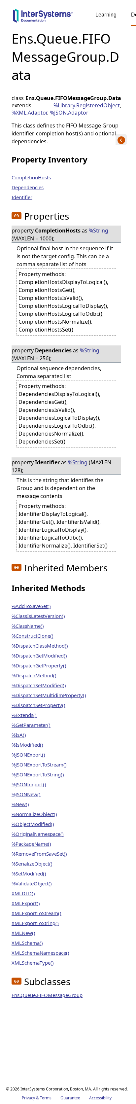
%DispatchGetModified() (39, 655)
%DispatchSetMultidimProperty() (49, 695)
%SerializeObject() (32, 863)
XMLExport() (26, 903)
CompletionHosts (31, 177)
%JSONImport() (29, 784)
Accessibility (100, 1098)
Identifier (22, 197)
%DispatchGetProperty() (39, 665)
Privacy (28, 1098)
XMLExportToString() (35, 923)
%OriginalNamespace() (38, 834)
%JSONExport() (28, 754)
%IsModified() (27, 744)
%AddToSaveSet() (31, 606)
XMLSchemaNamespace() (40, 952)
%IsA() (19, 734)
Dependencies (28, 187)
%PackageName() (31, 843)
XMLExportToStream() (36, 913)
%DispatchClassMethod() (40, 645)
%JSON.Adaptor (69, 112)
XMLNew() (23, 933)
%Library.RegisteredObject (86, 105)
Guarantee (70, 1098)
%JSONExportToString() (38, 774)
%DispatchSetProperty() (38, 705)
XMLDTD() (23, 893)
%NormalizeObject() (34, 814)
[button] (16, 216)
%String (98, 230)
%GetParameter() (31, 725)
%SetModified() (29, 873)
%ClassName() (28, 626)
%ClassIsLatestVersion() (38, 616)
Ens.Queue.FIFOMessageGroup (47, 995)
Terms (45, 1098)
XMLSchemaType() (33, 962)
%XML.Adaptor (29, 112)
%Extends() (24, 715)
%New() (20, 804)
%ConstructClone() (32, 635)
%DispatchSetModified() (39, 685)
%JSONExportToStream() (39, 764)
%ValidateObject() (32, 883)
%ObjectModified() (33, 824)
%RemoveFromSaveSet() (39, 853)
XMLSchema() (27, 943)
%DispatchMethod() (34, 675)
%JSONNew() (26, 794)
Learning (106, 15)
